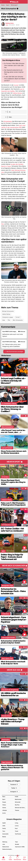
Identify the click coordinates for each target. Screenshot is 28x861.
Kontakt (17, 844)
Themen (17, 810)
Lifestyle (4, 810)
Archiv (4, 813)
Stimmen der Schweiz (20, 807)
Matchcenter (18, 799)
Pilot (2, 224)
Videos (4, 804)
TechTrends (18, 834)
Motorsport (14, 5)
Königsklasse (8, 121)
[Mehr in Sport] (14, 462)
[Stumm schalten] (5, 150)
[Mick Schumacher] (14, 9)
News (3, 796)
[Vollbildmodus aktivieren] (25, 150)
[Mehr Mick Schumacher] (14, 566)
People (4, 802)
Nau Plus (17, 804)
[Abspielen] (3, 150)
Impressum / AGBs (20, 846)
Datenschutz (5, 846)
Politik (16, 796)
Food (16, 828)
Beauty (4, 836)
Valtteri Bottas (17, 93)
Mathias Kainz (10, 23)
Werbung (4, 841)
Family (4, 828)
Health (4, 823)
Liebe (3, 825)
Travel (16, 831)
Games (4, 807)
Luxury (17, 825)
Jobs (3, 844)
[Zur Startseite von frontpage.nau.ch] (14, 2)
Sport (7, 5)
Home (3, 5)
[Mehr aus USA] (14, 670)
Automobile (5, 834)
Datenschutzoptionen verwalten (8, 849)
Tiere (3, 831)
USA (7, 25)
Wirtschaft (17, 802)
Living (16, 823)
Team (16, 841)
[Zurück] (1, 2)
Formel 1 (16, 85)
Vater (12, 170)
